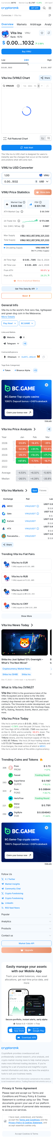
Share (47, 78)
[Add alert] (49, 33)
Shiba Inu (26, 674)
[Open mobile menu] (50, 8)
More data (45, 192)
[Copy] (43, 356)
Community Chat (13, 888)
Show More (26, 616)
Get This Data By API (25, 289)
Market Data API (26, 943)
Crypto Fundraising (14, 893)
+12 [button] (35, 370)
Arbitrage (35, 24)
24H (26, 60)
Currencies (6, 15)
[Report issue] (50, 15)
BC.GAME (25, 323)
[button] (16, 1030)
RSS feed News (12, 908)
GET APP (34, 8)
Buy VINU (26, 51)
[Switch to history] (43, 138)
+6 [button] (25, 343)
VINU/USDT (30, 506)
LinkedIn (9, 903)
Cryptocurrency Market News (16, 668)
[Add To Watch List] (42, 33)
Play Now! (8, 323)
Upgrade (29, 950)
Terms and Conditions (29, 1120)
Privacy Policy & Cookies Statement (25, 1122)
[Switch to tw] (48, 138)
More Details (8, 316)
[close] (46, 385)
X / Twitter (10, 879)
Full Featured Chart (18, 138)
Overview (7, 24)
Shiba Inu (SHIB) (10, 674)
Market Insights (12, 884)
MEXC (43, 746)
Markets (22, 24)
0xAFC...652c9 (28, 357)
